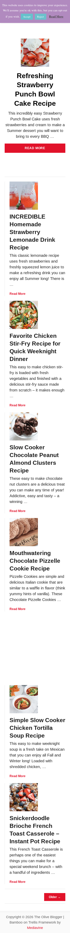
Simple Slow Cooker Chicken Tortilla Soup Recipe (37, 728)
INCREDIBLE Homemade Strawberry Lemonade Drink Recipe (32, 232)
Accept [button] (27, 16)
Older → (55, 897)
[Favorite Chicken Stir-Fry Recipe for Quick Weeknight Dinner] (24, 315)
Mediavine (35, 928)
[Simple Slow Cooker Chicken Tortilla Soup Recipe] (24, 699)
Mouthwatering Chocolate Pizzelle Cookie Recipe (35, 561)
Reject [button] (40, 16)
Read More (36, 149)
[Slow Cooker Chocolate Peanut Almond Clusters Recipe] (24, 426)
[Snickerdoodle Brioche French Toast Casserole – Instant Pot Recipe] (24, 797)
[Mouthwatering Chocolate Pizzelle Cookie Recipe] (24, 532)
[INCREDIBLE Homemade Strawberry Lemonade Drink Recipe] (24, 196)
